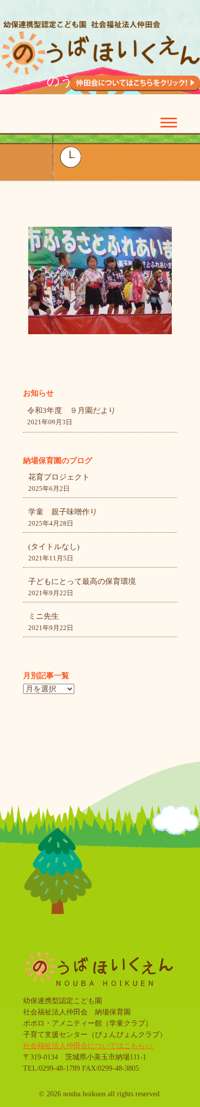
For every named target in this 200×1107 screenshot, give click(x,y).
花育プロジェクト (59, 477)
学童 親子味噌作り (62, 512)
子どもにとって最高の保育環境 (82, 581)
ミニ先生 (43, 616)
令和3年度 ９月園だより (71, 410)
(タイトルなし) (53, 546)
